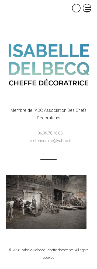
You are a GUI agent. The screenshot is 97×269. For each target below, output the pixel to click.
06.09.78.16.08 (50, 133)
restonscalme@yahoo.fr (51, 141)
